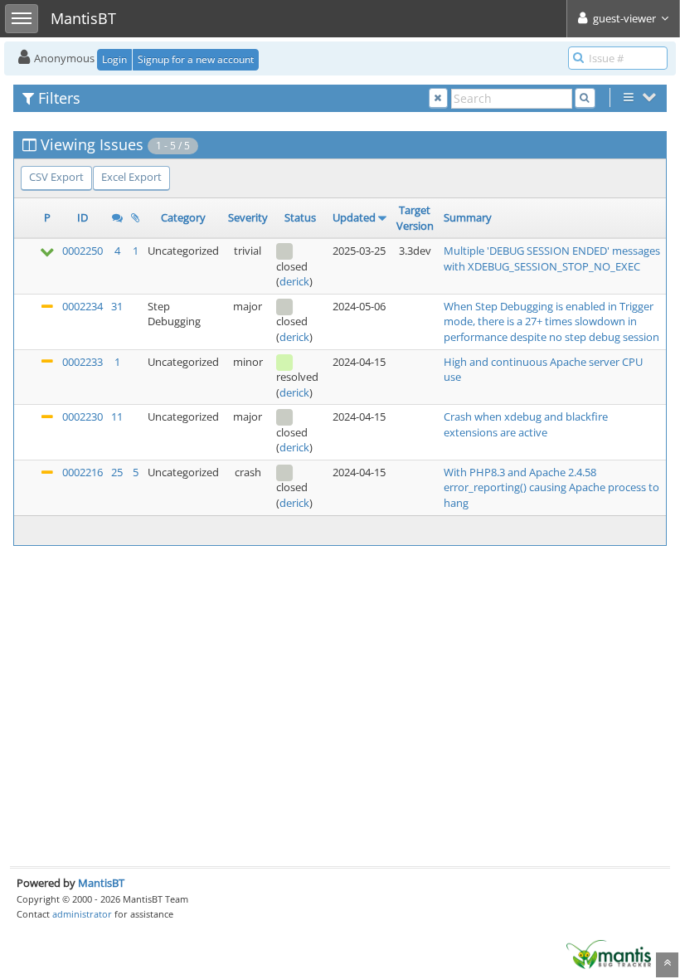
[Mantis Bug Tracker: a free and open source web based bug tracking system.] (608, 953)
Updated (354, 217)
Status (300, 217)
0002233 (82, 361)
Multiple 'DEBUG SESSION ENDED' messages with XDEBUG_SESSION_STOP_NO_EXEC (552, 258)
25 (117, 472)
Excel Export (131, 176)
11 (117, 416)
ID (82, 217)
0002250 (82, 250)
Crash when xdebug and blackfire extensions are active (526, 424)
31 (117, 306)
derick (294, 281)
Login (114, 59)
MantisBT (101, 882)
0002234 (82, 306)
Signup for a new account (196, 59)
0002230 (82, 416)
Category (183, 217)
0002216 (82, 472)
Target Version (415, 217)
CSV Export (56, 176)
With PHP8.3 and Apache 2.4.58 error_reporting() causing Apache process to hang (551, 487)
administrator (82, 914)
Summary (468, 217)
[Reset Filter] (438, 98)
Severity (248, 217)
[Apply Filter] (585, 98)
